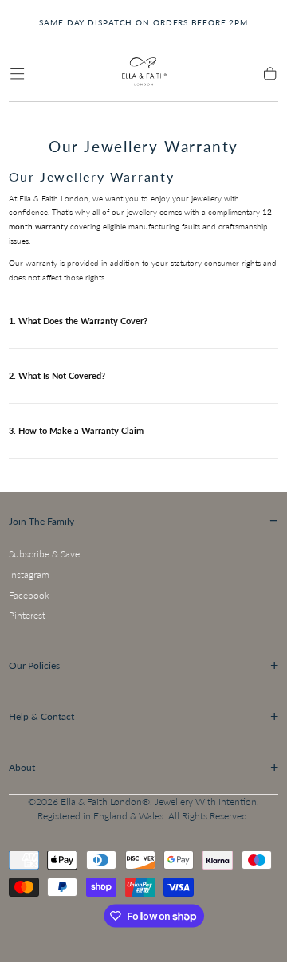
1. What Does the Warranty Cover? (78, 320)
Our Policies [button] (144, 665)
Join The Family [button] (144, 520)
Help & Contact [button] (144, 716)
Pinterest (27, 615)
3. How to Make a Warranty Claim (76, 430)
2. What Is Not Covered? (57, 375)
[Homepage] (144, 74)
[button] (17, 73)
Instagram (29, 575)
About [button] (144, 767)
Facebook (29, 595)
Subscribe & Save (44, 554)
